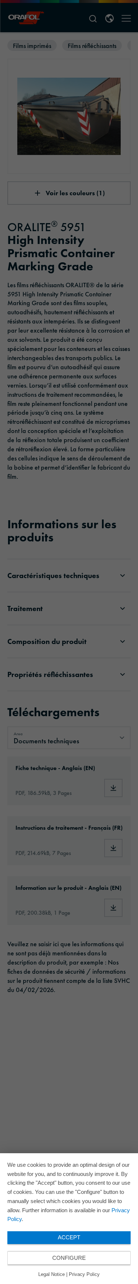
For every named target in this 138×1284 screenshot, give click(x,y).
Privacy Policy (84, 1274)
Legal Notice (51, 1274)
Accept (69, 1237)
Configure (69, 1258)
